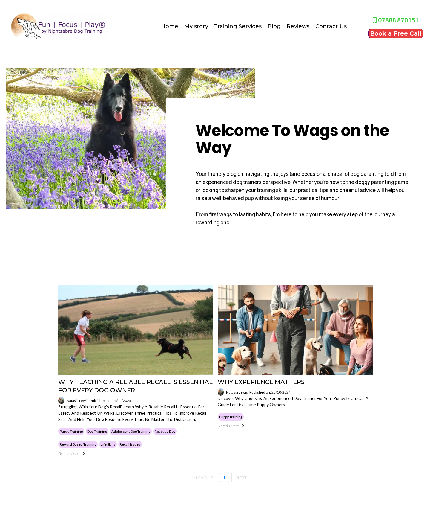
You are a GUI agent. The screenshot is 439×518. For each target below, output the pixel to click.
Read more (68, 453)
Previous (202, 477)
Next (241, 477)
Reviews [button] (298, 26)
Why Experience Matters (261, 382)
